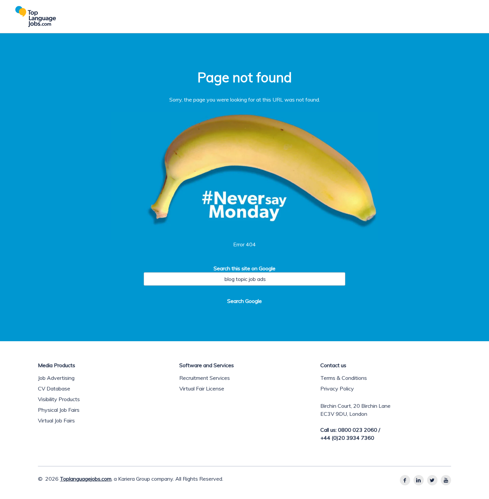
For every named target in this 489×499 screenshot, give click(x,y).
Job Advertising (56, 377)
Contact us (333, 365)
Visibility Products (59, 399)
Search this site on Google (244, 268)
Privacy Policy (337, 388)
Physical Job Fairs (59, 409)
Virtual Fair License (201, 388)
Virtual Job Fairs (56, 420)
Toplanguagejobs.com (85, 478)
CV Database (54, 388)
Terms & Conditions (343, 377)
